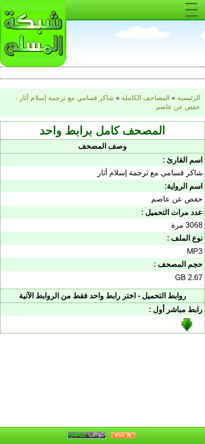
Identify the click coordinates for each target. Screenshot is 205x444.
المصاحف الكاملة (146, 97)
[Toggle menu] (191, 10)
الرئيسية (188, 97)
